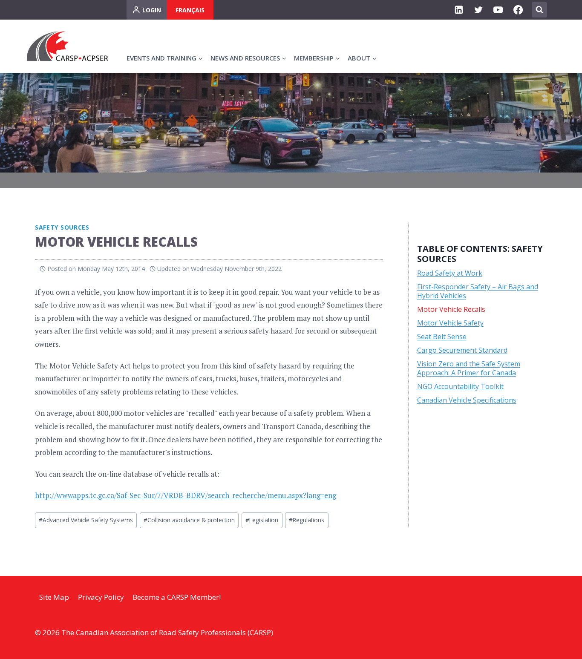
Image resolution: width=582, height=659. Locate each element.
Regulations (306, 520)
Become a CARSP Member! (177, 597)
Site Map (54, 597)
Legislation (261, 520)
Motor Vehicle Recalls (451, 309)
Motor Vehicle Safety (450, 323)
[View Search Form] (539, 9)
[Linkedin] (458, 9)
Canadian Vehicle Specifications (466, 400)
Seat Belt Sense (442, 336)
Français (190, 10)
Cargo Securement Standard (462, 350)
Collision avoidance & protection (189, 520)
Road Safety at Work (449, 273)
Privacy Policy (101, 597)
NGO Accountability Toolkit (460, 386)
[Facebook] (518, 9)
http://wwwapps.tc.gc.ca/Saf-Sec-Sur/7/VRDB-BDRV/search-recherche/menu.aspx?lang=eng (185, 495)
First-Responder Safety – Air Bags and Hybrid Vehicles (477, 291)
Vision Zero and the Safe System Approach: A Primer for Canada (468, 368)
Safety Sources (62, 227)
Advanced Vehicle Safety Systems (86, 520)
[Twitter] (478, 9)
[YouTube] (498, 9)
